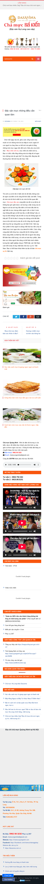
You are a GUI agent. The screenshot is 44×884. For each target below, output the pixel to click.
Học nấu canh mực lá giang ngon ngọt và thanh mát (22, 694)
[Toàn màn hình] (38, 504)
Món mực (38, 121)
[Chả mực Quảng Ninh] (22, 23)
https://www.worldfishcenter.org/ (15, 663)
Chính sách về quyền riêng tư (14, 871)
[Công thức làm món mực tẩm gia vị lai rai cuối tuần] (22, 387)
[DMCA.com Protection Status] (25, 881)
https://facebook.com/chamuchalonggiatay (24, 842)
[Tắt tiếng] (35, 507)
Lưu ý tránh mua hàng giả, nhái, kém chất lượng (21, 867)
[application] (22, 499)
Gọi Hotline (8, 879)
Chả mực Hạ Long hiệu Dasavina (16, 684)
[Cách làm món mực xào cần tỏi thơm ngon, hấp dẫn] (22, 415)
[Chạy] (6, 507)
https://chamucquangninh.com (19, 840)
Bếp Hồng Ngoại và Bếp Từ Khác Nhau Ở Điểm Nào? (22, 698)
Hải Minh (7, 121)
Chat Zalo (8, 875)
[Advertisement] (22, 85)
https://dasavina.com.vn (13, 848)
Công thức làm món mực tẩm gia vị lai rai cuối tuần (22, 398)
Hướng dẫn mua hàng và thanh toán (17, 862)
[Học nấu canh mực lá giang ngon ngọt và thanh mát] (22, 357)
